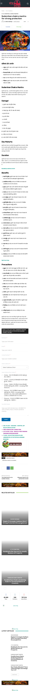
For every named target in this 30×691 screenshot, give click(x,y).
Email (3, 346)
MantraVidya (9, 21)
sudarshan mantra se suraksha (9, 460)
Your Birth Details (6, 404)
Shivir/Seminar (14, 519)
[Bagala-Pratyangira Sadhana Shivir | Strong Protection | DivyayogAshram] (15, 510)
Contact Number (6, 355)
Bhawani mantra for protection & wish (23, 478)
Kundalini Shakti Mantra (15, 577)
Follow (15, 593)
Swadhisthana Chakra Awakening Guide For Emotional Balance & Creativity (15, 581)
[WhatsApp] (12, 468)
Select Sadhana (6, 363)
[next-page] (5, 588)
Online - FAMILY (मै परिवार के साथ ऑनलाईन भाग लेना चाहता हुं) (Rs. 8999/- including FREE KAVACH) (16, 385)
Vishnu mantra (14, 13)
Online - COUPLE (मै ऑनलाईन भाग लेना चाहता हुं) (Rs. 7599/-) (15, 380)
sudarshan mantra (10, 458)
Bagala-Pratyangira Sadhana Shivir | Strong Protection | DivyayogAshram (15, 522)
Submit (6, 419)
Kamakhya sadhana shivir (8, 168)
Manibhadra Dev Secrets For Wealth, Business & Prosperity (15, 552)
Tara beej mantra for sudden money (7, 478)
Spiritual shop (5, 260)
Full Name (4, 337)
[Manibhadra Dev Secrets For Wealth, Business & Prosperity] (15, 540)
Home (3, 11)
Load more (14, 674)
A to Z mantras (9, 11)
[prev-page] (3, 588)
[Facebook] (8, 468)
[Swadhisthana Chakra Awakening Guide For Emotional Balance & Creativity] (15, 570)
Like (6, 593)
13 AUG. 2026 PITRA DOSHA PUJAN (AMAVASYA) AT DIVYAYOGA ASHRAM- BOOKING (14, 437)
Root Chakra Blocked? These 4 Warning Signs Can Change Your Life (19, 668)
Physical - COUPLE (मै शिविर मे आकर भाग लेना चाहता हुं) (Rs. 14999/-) (15, 399)
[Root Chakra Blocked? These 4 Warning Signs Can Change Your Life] (6, 668)
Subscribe (24, 593)
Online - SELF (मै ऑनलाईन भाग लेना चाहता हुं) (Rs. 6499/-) (15, 376)
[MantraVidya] (3, 22)
